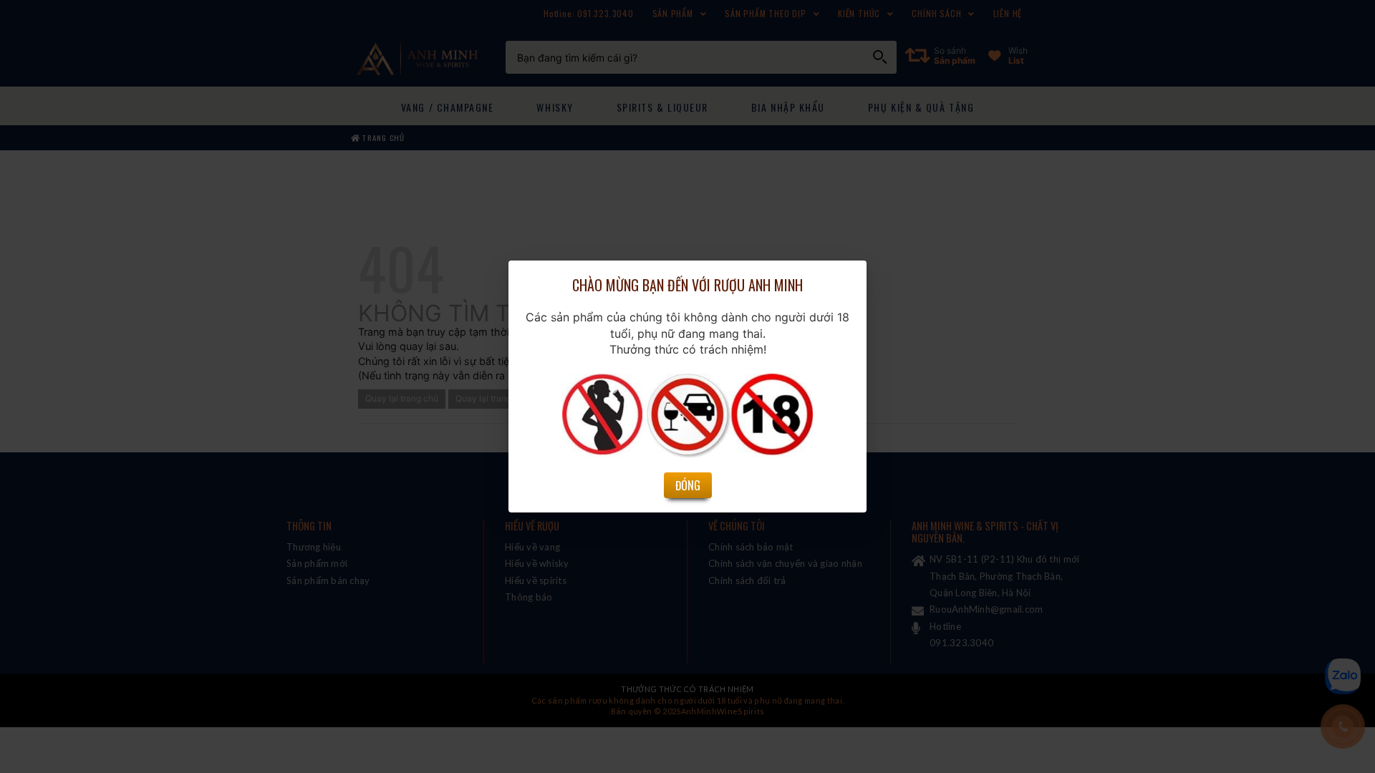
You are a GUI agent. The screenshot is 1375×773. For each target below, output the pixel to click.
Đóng (687, 485)
